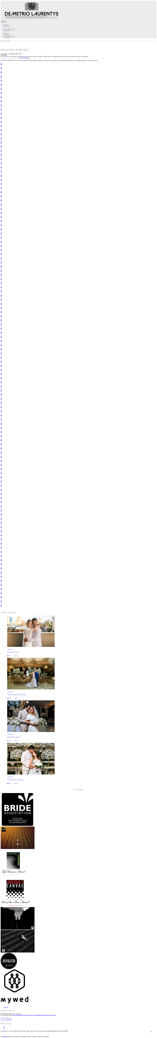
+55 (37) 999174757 (6, 1019)
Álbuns (7, 26)
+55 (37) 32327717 (6, 1017)
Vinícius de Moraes (15, 58)
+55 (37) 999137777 (6, 1020)
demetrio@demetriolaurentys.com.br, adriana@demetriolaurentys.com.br (34, 1015)
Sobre (6, 24)
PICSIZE (5, 1036)
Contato (7, 30)
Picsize (6, 1007)
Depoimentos (9, 29)
